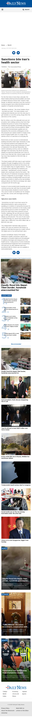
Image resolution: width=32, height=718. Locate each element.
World (9, 45)
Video (4, 696)
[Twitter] (18, 52)
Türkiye (5, 691)
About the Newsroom (7, 710)
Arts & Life (15, 694)
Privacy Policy (5, 708)
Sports (24, 694)
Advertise (4, 713)
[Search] (23, 9)
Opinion (24, 691)
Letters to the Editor (22, 710)
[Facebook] (13, 52)
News (3, 45)
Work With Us (20, 708)
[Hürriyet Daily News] (16, 3)
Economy (15, 691)
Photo (14, 696)
